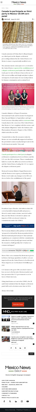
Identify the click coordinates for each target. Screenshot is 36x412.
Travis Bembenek (15, 332)
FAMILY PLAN (6, 382)
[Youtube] (27, 401)
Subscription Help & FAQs (10, 391)
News (7, 8)
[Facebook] (11, 348)
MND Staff (7, 19)
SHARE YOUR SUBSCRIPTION (19, 382)
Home (3, 8)
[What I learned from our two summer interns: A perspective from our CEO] (6, 329)
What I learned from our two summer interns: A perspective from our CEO (22, 328)
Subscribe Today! (18, 304)
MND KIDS (5, 384)
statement (27, 120)
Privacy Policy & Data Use (10, 397)
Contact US (6, 395)
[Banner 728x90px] (18, 150)
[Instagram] (25, 348)
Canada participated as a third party (13, 154)
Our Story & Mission (8, 380)
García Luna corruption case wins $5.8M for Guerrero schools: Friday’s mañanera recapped (22, 338)
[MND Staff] (3, 19)
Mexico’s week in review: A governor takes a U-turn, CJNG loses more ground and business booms (22, 318)
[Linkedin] (20, 348)
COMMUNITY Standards (9, 393)
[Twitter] (16, 348)
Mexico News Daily (10, 409)
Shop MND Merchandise (9, 389)
